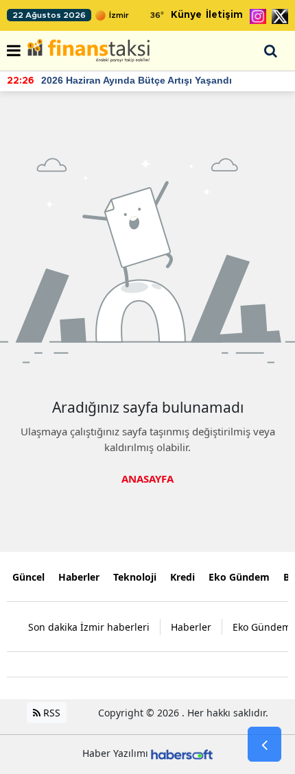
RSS (50, 712)
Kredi (182, 577)
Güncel (28, 577)
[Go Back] (264, 744)
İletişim (224, 15)
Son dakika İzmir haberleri (89, 626)
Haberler (78, 577)
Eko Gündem (239, 577)
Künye (186, 15)
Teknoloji (134, 577)
